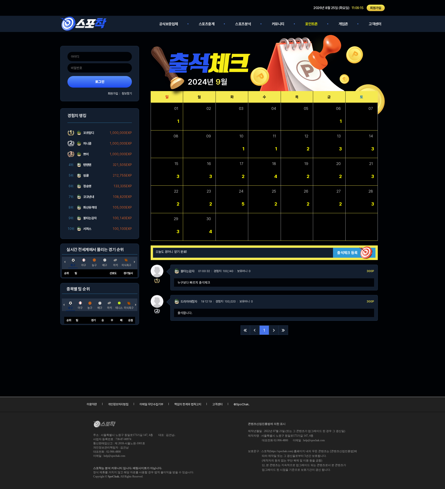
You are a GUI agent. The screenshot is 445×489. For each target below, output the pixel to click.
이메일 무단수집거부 (151, 404)
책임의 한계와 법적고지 (187, 404)
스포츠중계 (207, 24)
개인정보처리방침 (118, 404)
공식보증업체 (168, 24)
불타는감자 (187, 271)
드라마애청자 (189, 301)
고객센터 (375, 24)
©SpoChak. (241, 404)
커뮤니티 (278, 24)
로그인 (99, 82)
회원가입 (375, 8)
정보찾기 (127, 93)
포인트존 (311, 24)
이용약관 (92, 404)
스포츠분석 (243, 24)
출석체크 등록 (347, 253)
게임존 (343, 24)
